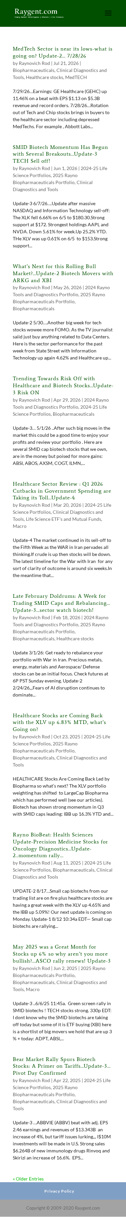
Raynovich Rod (34, 63)
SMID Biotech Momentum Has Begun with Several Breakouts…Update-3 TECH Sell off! (60, 154)
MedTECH (76, 77)
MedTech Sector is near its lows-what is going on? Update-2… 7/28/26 (63, 52)
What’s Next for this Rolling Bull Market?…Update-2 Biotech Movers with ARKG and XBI (63, 273)
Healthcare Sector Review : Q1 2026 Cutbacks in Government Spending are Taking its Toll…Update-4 (62, 491)
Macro (20, 526)
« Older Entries (28, 1179)
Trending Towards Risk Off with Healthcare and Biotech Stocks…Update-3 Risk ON (63, 385)
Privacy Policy (59, 1191)
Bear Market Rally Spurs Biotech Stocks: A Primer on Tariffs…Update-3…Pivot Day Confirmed (62, 1066)
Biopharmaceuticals (33, 70)
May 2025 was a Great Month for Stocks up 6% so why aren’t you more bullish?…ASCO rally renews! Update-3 (62, 954)
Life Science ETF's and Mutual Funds (63, 519)
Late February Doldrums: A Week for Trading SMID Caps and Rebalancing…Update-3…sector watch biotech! (61, 603)
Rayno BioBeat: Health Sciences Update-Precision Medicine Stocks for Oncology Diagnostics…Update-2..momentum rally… (60, 845)
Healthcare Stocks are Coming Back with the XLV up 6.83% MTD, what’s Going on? (59, 722)
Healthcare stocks (44, 77)
